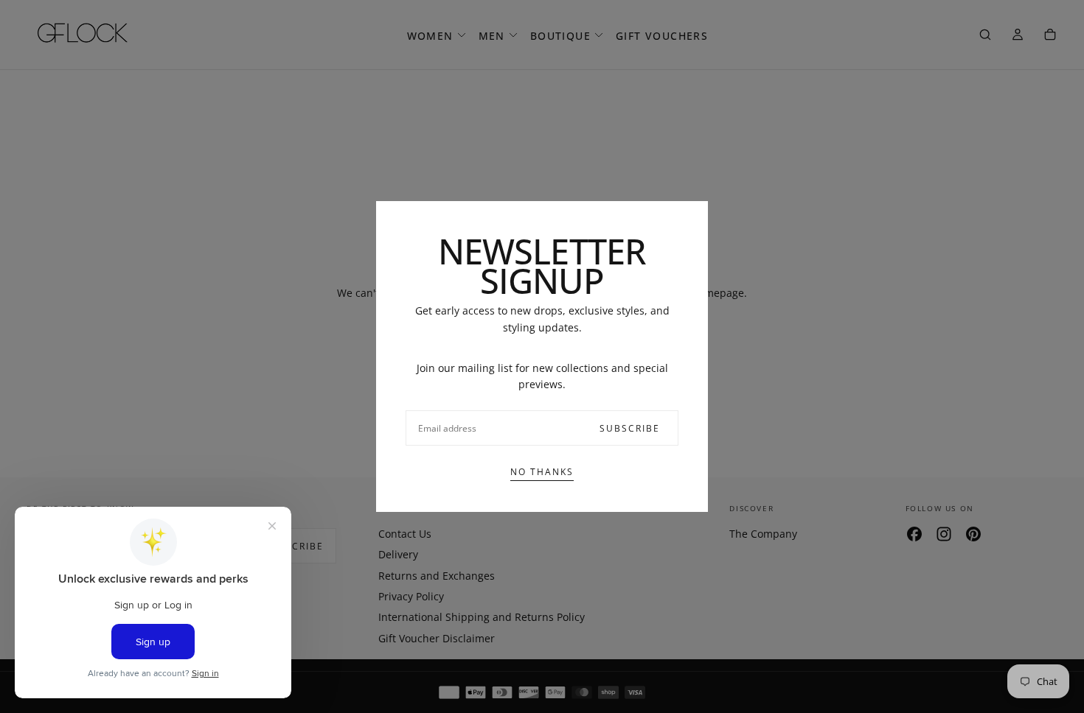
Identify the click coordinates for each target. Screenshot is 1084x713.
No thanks (542, 472)
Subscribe (630, 428)
